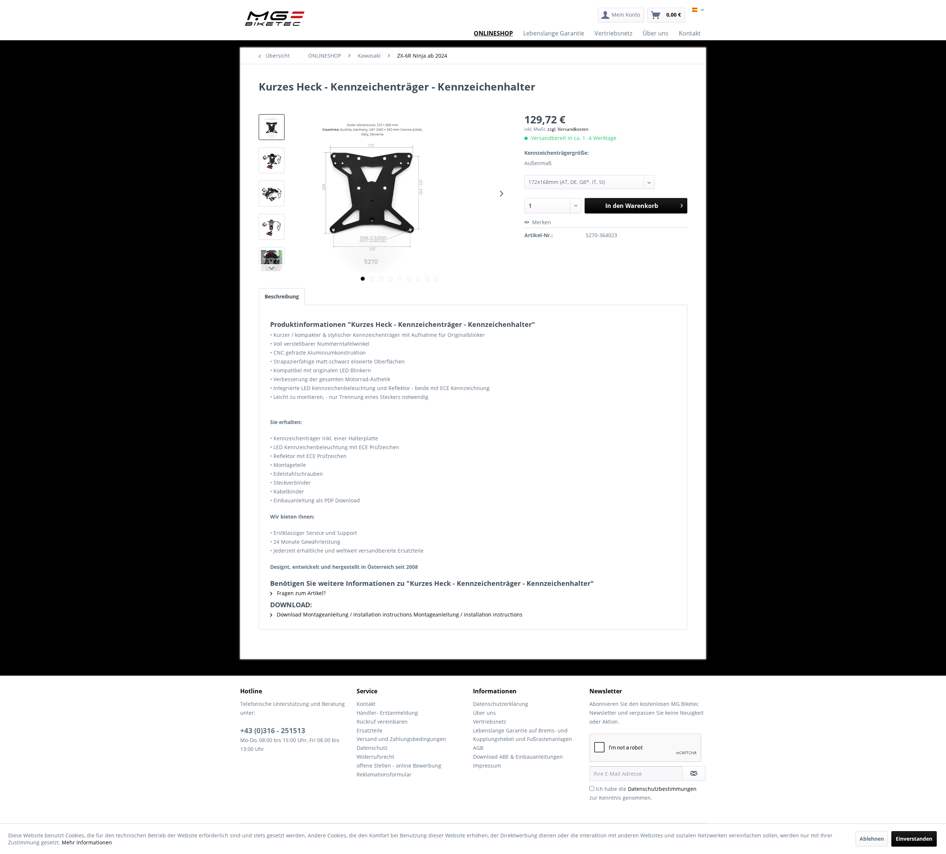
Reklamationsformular (384, 774)
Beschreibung (282, 296)
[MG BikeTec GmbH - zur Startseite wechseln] (275, 18)
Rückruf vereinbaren (382, 721)
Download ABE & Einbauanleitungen (518, 756)
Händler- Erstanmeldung (387, 712)
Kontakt (366, 703)
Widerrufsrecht (375, 756)
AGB (478, 747)
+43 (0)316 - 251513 (272, 730)
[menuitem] (621, 15)
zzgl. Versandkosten (567, 129)
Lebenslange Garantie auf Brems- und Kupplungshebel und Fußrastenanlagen (522, 735)
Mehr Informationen (87, 842)
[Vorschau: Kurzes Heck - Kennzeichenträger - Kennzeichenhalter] (272, 127)
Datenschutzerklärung (500, 703)
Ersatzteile (369, 730)
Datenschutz (372, 747)
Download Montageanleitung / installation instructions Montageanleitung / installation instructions (399, 614)
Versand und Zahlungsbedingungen (401, 738)
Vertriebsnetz (489, 721)
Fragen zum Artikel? (300, 593)
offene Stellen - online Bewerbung (399, 765)
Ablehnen (872, 838)
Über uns (484, 712)
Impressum (487, 765)
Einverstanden (914, 838)
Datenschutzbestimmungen (662, 788)
